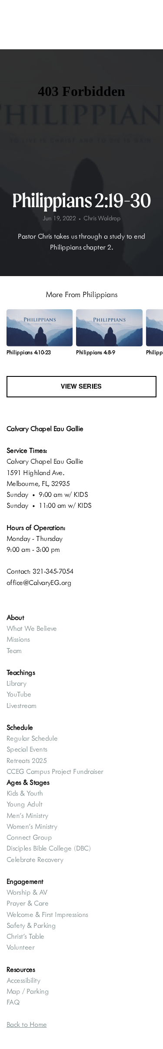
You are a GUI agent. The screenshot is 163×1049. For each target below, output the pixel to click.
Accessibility (23, 980)
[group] (40, 336)
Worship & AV (28, 892)
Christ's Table (25, 936)
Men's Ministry (27, 815)
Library (16, 683)
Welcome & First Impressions (47, 914)
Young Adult (24, 804)
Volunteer (20, 947)
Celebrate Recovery (35, 859)
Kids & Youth (26, 793)
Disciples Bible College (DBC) (50, 848)
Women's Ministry (32, 826)
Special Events (27, 749)
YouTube (19, 694)
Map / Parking (28, 991)
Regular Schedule (32, 738)
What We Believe (33, 628)
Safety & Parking (31, 925)
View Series (81, 386)
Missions (18, 639)
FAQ (13, 1002)
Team (14, 650)
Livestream (22, 705)
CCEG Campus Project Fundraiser (55, 771)
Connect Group (29, 837)
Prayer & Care (27, 903)
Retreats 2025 (27, 760)
